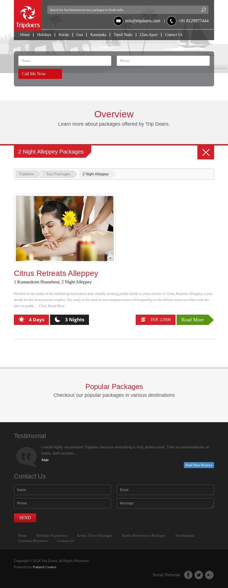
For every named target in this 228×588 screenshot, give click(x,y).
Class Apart (149, 35)
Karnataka (98, 35)
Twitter (199, 575)
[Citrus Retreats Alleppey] (65, 228)
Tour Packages (58, 174)
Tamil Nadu (123, 35)
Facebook (188, 575)
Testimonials (184, 535)
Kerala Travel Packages (94, 535)
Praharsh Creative (44, 567)
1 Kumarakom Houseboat (36, 282)
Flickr (209, 575)
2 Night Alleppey (76, 282)
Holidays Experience (52, 535)
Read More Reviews (198, 465)
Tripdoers (26, 174)
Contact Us (173, 35)
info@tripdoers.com (142, 20)
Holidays (44, 35)
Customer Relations (33, 541)
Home (25, 35)
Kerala (64, 35)
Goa (79, 35)
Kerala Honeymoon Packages (144, 535)
